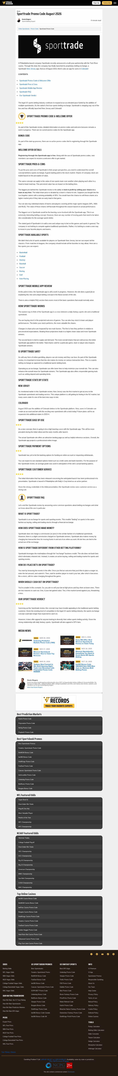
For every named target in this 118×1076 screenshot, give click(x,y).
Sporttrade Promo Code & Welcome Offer (35, 81)
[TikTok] (108, 954)
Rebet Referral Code (66, 1002)
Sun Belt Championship (26, 878)
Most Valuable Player (25, 813)
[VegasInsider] (2, 956)
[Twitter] (97, 954)
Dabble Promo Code (66, 987)
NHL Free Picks (8, 1044)
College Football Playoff (26, 842)
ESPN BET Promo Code (39, 991)
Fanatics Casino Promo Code (28, 921)
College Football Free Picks (12, 1036)
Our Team (91, 987)
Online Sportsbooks (24, 28)
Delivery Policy (93, 1005)
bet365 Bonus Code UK (39, 1016)
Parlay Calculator (94, 1026)
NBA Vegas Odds (8, 976)
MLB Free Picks (8, 1033)
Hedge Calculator (94, 1041)
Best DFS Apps (65, 968)
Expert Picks (7, 1022)
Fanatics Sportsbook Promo (40, 972)
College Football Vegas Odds (12, 983)
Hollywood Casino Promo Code (28, 939)
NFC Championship (24, 822)
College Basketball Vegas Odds (13, 987)
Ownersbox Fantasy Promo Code (71, 1013)
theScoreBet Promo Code (26, 775)
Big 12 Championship (25, 865)
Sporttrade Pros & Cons (28, 84)
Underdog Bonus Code (38, 994)
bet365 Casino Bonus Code (27, 898)
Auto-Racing (24, 279)
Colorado (84, 69)
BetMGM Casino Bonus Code (28, 903)
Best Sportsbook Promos (26, 743)
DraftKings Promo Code (26, 761)
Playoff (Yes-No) (23, 809)
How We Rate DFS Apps (11, 1011)
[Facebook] (91, 954)
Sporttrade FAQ (25, 92)
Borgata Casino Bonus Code (27, 912)
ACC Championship (24, 856)
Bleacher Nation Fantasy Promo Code (72, 1009)
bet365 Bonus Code (25, 757)
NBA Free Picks (8, 1029)
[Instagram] (113, 954)
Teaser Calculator (94, 1037)
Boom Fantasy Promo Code (69, 994)
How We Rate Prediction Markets (14, 1007)
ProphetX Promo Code (25, 732)
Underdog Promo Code (26, 779)
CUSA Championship (25, 883)
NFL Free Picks (8, 1025)
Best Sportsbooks (37, 968)
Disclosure (71, 1072)
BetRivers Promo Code (26, 784)
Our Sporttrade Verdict (27, 95)
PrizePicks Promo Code (68, 998)
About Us (91, 983)
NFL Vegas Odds (8, 972)
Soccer (22, 267)
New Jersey (31, 69)
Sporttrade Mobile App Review (30, 88)
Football (22, 256)
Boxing (22, 271)
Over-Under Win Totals (26, 804)
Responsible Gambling (95, 979)
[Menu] (115, 3)
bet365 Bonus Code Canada (40, 1013)
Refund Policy (93, 1002)
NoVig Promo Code (24, 728)
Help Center (92, 991)
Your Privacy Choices (8, 1052)
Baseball (22, 264)
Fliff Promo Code (65, 983)
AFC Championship (24, 827)
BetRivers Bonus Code (38, 998)
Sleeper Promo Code (38, 1002)
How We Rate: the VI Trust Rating (14, 1000)
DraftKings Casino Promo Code (28, 916)
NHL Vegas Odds (8, 991)
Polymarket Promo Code (26, 723)
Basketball (23, 252)
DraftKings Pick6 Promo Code (70, 1016)
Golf (20, 275)
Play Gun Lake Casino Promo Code (30, 943)
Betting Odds (7, 968)
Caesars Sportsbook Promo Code (29, 770)
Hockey (22, 260)
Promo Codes (34, 28)
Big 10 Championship (25, 860)
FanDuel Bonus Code (38, 979)
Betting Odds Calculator (96, 1030)
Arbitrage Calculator (94, 1049)
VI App (90, 972)
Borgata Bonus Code (25, 788)
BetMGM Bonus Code (25, 752)
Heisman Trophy (23, 838)
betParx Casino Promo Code (27, 907)
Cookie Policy (92, 1009)
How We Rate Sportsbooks (12, 1004)
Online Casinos (93, 1016)
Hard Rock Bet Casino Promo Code (30, 934)
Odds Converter (93, 1034)
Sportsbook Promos (95, 976)
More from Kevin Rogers (35, 687)
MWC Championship (25, 874)
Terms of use (92, 998)
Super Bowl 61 (23, 800)
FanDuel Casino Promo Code (28, 925)
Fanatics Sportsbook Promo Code (29, 748)
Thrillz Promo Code (66, 979)
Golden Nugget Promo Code (27, 930)
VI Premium (92, 968)
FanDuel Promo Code (25, 766)
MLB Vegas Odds (9, 979)
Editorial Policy (93, 1013)
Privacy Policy (93, 994)
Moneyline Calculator (95, 1045)
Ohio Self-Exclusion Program (59, 1061)
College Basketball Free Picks (13, 1040)
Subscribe (107, 3)
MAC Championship (25, 887)
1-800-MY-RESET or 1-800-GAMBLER (53, 1059)
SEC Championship (24, 851)
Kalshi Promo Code (24, 719)
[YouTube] (102, 954)
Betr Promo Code (65, 991)
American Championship (26, 869)
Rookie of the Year (24, 818)
